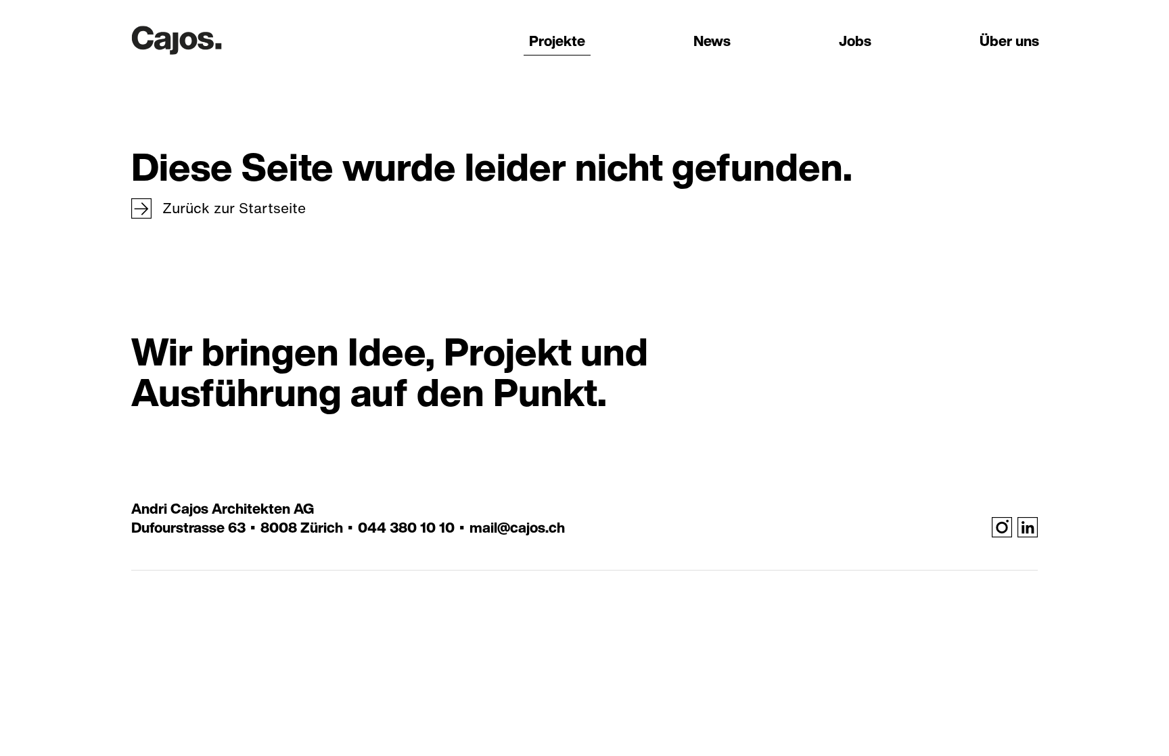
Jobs (855, 40)
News (712, 40)
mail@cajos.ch (517, 527)
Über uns (1009, 40)
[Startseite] (176, 37)
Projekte (557, 40)
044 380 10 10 (406, 527)
